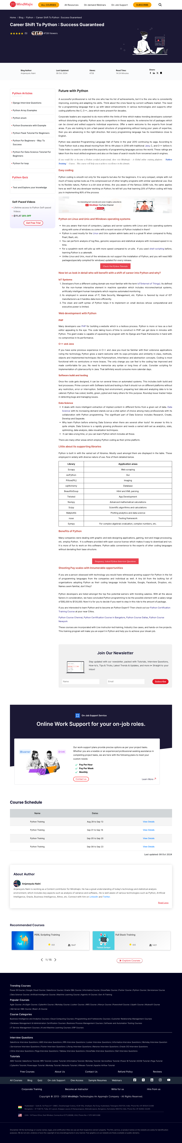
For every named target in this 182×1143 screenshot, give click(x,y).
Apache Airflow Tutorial (104, 1065)
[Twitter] (143, 1080)
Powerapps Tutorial (35, 1065)
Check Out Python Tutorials (115, 266)
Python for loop (21, 163)
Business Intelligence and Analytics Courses (29, 1019)
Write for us (117, 1089)
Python (29, 17)
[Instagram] (160, 1080)
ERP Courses (78, 1027)
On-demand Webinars (95, 5)
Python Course (139, 990)
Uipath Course (137, 1004)
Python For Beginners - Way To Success (29, 142)
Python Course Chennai (71, 617)
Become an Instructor (76, 1089)
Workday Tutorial (92, 1061)
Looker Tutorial (59, 1061)
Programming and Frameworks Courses (92, 1019)
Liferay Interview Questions (79, 1046)
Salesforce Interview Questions (24, 1042)
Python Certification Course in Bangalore (104, 617)
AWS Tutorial (15, 1061)
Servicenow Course (156, 990)
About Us (60, 1071)
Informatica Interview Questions (126, 1042)
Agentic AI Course (89, 994)
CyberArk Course (46, 1004)
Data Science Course (20, 994)
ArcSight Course (30, 1004)
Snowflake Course (109, 990)
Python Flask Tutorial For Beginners (31, 133)
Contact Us (91, 1071)
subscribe (142, 5)
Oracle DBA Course (72, 990)
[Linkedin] (151, 1080)
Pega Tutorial (156, 1061)
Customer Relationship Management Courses (132, 1019)
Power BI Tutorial (128, 1061)
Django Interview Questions (27, 102)
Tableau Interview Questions (72, 1051)
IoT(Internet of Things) (148, 283)
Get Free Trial (33, 222)
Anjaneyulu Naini (31, 883)
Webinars (117, 1080)
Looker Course (77, 1004)
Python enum (19, 118)
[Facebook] (134, 1080)
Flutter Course (125, 990)
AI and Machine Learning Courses (56, 1027)
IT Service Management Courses (25, 1027)
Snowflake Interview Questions (100, 1051)
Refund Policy (125, 1071)
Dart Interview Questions (126, 1051)
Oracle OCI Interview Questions (134, 1046)
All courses (48, 5)
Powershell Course (121, 1004)
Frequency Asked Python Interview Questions (115, 561)
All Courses (16, 1080)
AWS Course (91, 1004)
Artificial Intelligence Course (43, 994)
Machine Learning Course (68, 994)
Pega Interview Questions (46, 1051)
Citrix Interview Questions (22, 1051)
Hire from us (153, 1089)
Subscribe (160, 681)
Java (147, 145)
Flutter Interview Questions (53, 1046)
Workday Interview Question (154, 1042)
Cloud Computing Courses (62, 1019)
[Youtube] (168, 1080)
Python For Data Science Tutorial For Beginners (32, 154)
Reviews (157, 1071)
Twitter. (106, 896)
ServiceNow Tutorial (110, 1061)
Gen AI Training (105, 994)
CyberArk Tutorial (18, 1065)
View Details (149, 821)
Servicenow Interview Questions (25, 1046)
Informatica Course (91, 990)
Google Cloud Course (35, 990)
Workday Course (62, 1004)
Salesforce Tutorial (30, 1061)
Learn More (147, 779)
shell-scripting (156, 248)
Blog (21, 17)
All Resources (71, 5)
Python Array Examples (25, 110)
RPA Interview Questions (74, 1042)
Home (13, 17)
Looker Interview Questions (98, 1042)
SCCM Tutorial (143, 1061)
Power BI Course (17, 990)
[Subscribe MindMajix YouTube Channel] (115, 212)
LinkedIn (94, 896)
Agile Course (15, 1004)
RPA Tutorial (45, 1061)
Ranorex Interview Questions (105, 1046)
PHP (83, 326)
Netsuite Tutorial (69, 1065)
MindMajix (73, 1096)
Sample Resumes (97, 1080)
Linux (95, 233)
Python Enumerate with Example (29, 125)
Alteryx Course (104, 1004)
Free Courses (27, 1071)
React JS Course (40, 1009)
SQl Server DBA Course (21, 1009)
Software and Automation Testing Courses (123, 1023)
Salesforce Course (55, 990)
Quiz (40, 1080)
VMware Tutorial (85, 1065)
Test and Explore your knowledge (30, 187)
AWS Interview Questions (50, 1042)
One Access (77, 1080)
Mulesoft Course (152, 1004)
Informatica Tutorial (75, 1061)
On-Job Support (119, 5)
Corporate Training (32, 1089)
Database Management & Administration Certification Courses (38, 1023)
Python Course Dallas (137, 617)
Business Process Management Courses (85, 1023)
